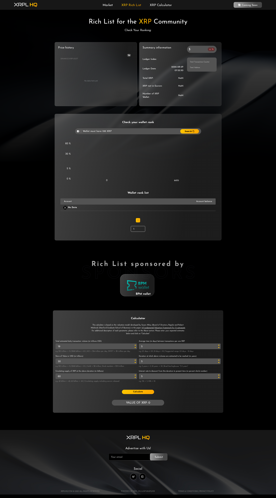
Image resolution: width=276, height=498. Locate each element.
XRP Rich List (131, 5)
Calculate (138, 392)
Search (188, 131)
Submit (159, 457)
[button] (135, 345)
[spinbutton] (96, 346)
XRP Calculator (161, 5)
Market (108, 5)
